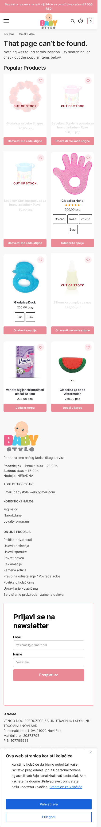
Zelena (85, 219)
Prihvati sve (49, 804)
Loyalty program (16, 521)
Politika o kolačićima (19, 582)
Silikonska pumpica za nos (72, 302)
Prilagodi (48, 817)
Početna (9, 34)
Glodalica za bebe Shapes (24, 123)
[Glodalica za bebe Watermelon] (72, 362)
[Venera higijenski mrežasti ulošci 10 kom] (25, 362)
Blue (20, 317)
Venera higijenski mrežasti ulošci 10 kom (25, 392)
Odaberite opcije (72, 243)
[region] (48, 787)
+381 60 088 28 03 (18, 484)
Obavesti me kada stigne (25, 141)
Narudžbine (13, 515)
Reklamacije (13, 564)
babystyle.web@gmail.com (34, 492)
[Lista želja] (40, 80)
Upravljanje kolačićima (21, 588)
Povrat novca (14, 558)
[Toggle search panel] (72, 21)
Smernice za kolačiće (66, 787)
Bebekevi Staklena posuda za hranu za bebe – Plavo (25, 202)
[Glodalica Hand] (72, 173)
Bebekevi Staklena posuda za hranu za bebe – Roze (72, 125)
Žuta (73, 229)
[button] (90, 21)
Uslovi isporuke (15, 552)
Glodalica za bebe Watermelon (72, 392)
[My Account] (80, 21)
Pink (30, 317)
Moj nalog (11, 509)
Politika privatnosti (18, 540)
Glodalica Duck (25, 302)
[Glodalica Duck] (25, 275)
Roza (72, 219)
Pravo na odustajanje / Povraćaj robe (32, 576)
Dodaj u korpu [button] (25, 407)
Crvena (59, 219)
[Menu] (11, 21)
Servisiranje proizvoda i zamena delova (34, 594)
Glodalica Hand (72, 200)
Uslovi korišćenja (16, 546)
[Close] (92, 752)
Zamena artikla (15, 570)
